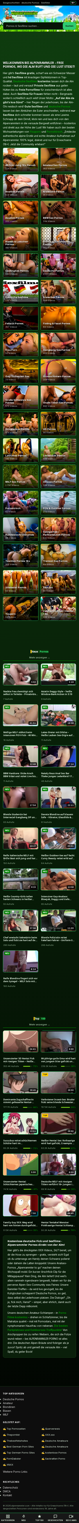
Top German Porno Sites (21, 1452)
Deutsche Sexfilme (25, 81)
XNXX (10, 1464)
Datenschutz (10, 1487)
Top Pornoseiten (16, 1428)
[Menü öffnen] (72, 14)
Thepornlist (13, 1434)
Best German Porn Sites (20, 1446)
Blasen (7, 1410)
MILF (5, 1414)
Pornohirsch (54, 131)
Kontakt (7, 1495)
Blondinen (9, 1406)
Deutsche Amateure (56, 1440)
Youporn (35, 131)
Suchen (69, 26)
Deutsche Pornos (13, 1399)
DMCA (6, 1491)
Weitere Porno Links (15, 1471)
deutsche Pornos (30, 2)
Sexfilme (45, 2)
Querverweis (52, 1428)
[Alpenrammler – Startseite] (20, 14)
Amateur (8, 1403)
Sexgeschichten (11, 2)
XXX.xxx (50, 1434)
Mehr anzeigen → (39, 657)
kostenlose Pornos (56, 1452)
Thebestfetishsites (17, 1440)
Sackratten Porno (55, 1458)
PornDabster (14, 1458)
